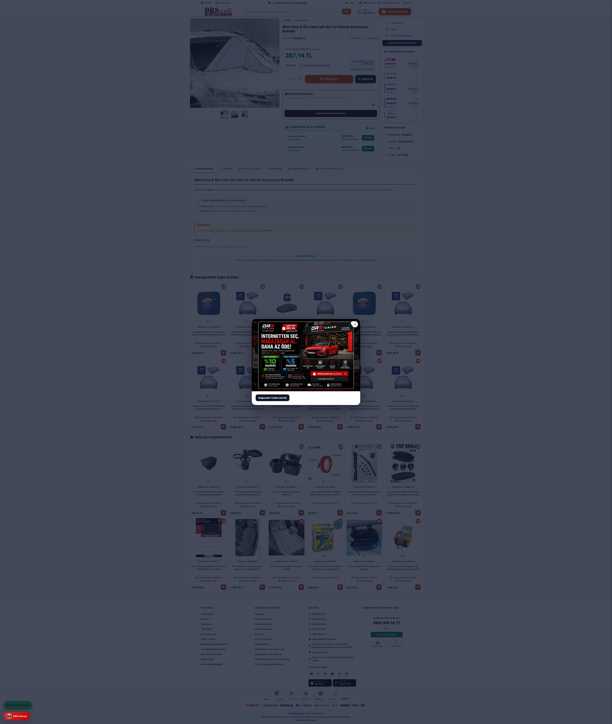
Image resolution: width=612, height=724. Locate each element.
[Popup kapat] (355, 324)
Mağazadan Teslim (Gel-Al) (273, 397)
